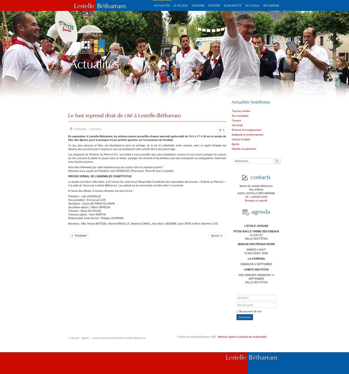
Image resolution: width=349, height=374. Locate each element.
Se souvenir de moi (250, 311)
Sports (235, 144)
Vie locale (237, 125)
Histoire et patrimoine (244, 149)
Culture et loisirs (241, 139)
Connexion (244, 317)
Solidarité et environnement (247, 134)
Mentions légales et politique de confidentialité (242, 336)
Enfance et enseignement (246, 130)
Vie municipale (240, 115)
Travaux (236, 120)
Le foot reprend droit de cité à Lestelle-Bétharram (124, 115)
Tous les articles (241, 111)
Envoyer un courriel (256, 200)
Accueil (75, 337)
